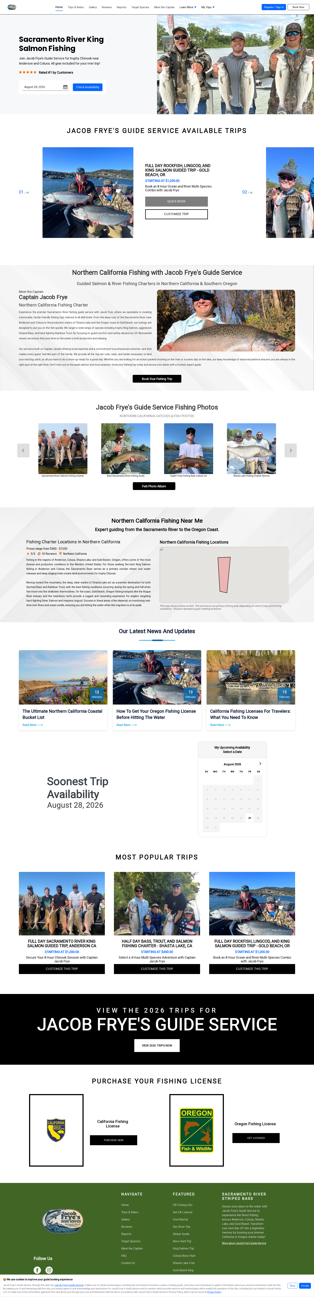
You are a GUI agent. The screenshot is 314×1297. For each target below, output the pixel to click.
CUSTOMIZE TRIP (176, 214)
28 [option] (249, 818)
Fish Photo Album (154, 486)
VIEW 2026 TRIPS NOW (157, 1045)
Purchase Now (113, 1140)
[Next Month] (260, 763)
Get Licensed (256, 1138)
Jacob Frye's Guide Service (69, 1285)
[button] (188, 8)
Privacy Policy (214, 1292)
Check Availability (87, 87)
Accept (305, 1285)
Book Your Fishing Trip (157, 379)
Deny (292, 1285)
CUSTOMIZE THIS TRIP (62, 968)
